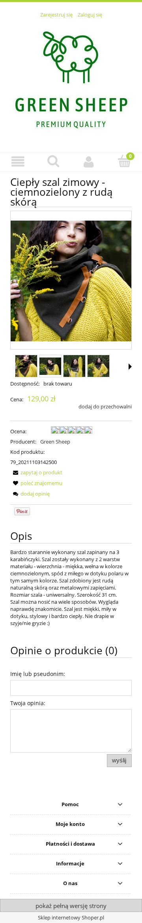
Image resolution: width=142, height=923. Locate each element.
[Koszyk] (124, 161)
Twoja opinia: (27, 703)
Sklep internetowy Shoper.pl (71, 917)
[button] (18, 161)
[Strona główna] (71, 80)
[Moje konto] (88, 161)
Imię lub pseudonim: (37, 674)
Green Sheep (55, 441)
